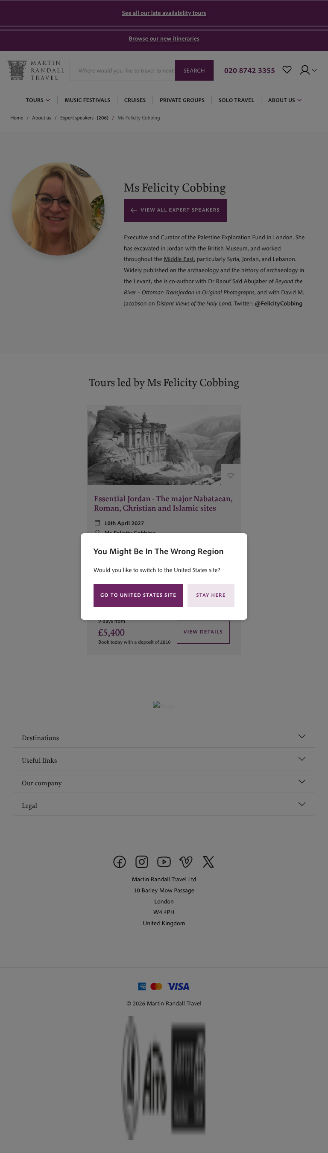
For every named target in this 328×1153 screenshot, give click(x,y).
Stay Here (211, 595)
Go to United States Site (138, 595)
